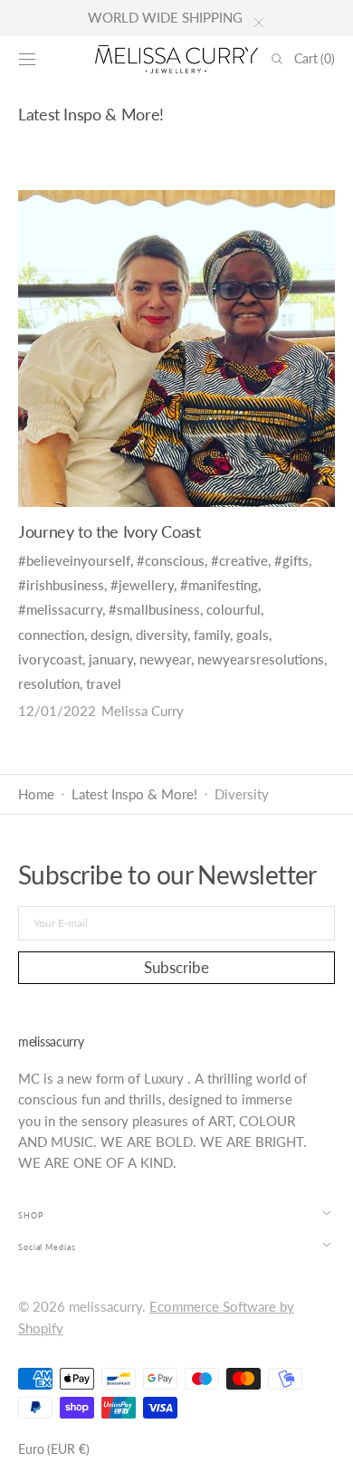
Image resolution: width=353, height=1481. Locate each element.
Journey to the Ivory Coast (109, 531)
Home (36, 794)
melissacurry (105, 1306)
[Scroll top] (326, 1454)
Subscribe (176, 967)
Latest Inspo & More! (134, 794)
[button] (27, 59)
